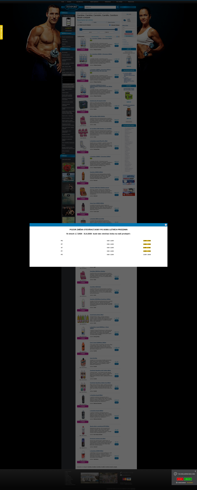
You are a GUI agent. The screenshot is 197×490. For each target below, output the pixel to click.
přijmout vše (188, 479)
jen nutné (180, 479)
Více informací (190, 482)
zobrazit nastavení (182, 482)
